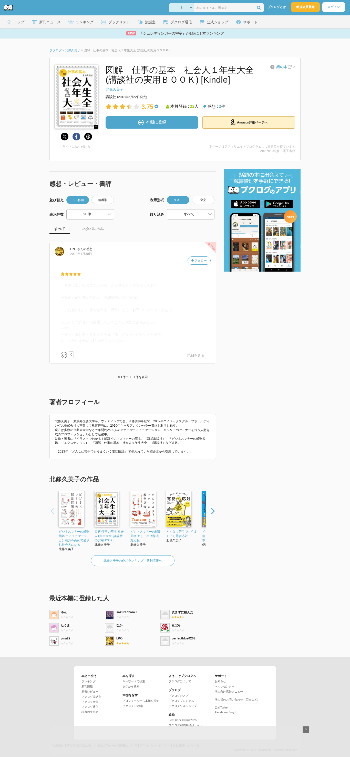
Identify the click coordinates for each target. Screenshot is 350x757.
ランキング (88, 681)
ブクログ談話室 (91, 696)
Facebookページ (225, 712)
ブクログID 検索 (132, 705)
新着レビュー (89, 691)
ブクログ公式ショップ (183, 705)
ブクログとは (276, 7)
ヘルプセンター (224, 686)
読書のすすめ (89, 711)
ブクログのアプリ (180, 695)
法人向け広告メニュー (229, 691)
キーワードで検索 (133, 681)
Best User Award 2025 (183, 720)
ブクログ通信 (89, 706)
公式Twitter (222, 707)
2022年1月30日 (81, 254)
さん (76, 249)
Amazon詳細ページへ (252, 122)
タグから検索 (130, 686)
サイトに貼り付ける (76, 146)
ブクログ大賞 (89, 701)
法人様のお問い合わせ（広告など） (237, 699)
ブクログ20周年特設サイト (186, 725)
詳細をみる (196, 355)
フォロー (200, 260)
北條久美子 (114, 89)
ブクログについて (180, 681)
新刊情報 (87, 686)
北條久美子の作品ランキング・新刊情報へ (133, 560)
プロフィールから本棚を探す (140, 700)
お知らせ (220, 681)
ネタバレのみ (93, 229)
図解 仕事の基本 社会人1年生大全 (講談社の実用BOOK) (109, 536)
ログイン (333, 7)
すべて (59, 229)
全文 (203, 200)
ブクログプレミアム (181, 700)
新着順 (102, 200)
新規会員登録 (305, 7)
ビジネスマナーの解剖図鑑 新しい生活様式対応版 (145, 536)
